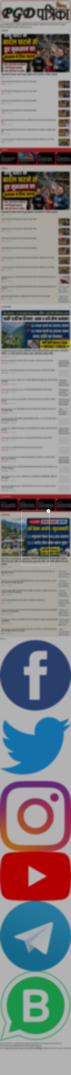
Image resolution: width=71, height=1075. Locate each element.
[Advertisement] (35, 537)
